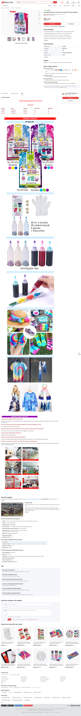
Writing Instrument (24, 676)
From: (6, 604)
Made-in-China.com (36, 710)
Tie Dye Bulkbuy (27, 700)
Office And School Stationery (17, 700)
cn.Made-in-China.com (51, 710)
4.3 (66, 94)
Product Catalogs (17, 674)
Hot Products (18, 708)
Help (60, 5)
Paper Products (63, 676)
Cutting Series (3, 680)
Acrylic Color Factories (38, 697)
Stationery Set (4, 692)
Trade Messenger (18, 705)
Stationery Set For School (66, 697)
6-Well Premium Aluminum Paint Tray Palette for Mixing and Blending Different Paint (72, 643)
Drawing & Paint (18, 7)
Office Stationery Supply (6, 700)
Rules (79, 5)
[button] (51, 2)
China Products (23, 708)
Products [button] (19, 2)
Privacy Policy (57, 712)
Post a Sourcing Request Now (31, 619)
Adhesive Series (63, 678)
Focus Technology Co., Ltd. (33, 712)
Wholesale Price (47, 708)
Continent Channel (53, 708)
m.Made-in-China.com (43, 710)
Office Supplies (6, 7)
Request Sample (62, 26)
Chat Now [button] (72, 23)
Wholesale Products (40, 708)
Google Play (10, 705)
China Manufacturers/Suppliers (31, 708)
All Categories (5, 5)
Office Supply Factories (6, 697)
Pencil (10, 542)
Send (9, 619)
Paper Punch (31, 542)
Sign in (79, 2)
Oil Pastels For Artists (27, 692)
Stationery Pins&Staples (44, 678)
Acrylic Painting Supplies (17, 692)
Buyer (55, 5)
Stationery (12, 7)
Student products (4, 676)
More (2, 702)
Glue (46, 542)
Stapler (27, 542)
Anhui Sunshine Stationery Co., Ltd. (52, 14)
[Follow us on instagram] (74, 705)
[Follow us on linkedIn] (79, 705)
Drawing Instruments (4, 678)
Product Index (59, 708)
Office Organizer (37, 542)
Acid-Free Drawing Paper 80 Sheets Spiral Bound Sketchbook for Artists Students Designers (8, 665)
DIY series (62, 680)
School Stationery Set (55, 697)
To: (6, 607)
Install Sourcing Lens (28, 705)
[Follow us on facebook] (71, 705)
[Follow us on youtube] (76, 705)
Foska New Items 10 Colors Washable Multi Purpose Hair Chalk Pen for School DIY (24, 665)
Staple (24, 542)
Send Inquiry (52, 23)
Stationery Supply (47, 697)
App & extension (66, 5)
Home (2, 7)
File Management (43, 680)
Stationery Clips (20, 542)
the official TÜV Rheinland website (33, 499)
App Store (4, 705)
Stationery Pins (14, 542)
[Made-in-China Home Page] (7, 2)
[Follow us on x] (73, 705)
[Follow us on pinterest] (77, 705)
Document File (42, 542)
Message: (5, 610)
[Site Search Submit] (55, 2)
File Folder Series (43, 676)
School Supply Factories (27, 697)
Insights (64, 708)
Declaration (52, 712)
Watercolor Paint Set (37, 692)
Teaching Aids (23, 680)
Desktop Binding (23, 678)
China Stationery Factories (16, 697)
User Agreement (46, 712)
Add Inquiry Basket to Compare (22, 43)
